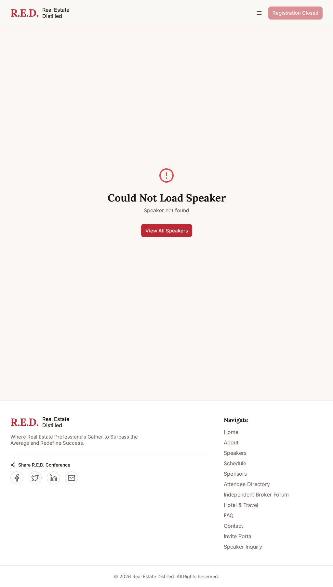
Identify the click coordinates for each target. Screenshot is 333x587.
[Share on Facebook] (16, 477)
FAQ (228, 515)
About (231, 442)
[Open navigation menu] (259, 13)
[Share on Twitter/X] (35, 477)
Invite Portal (238, 536)
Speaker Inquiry (243, 546)
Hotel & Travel (241, 505)
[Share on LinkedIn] (53, 477)
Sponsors (235, 473)
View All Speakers (166, 231)
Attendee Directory (247, 484)
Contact (233, 526)
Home (231, 432)
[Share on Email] (71, 477)
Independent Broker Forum (256, 494)
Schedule (235, 463)
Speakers (235, 453)
